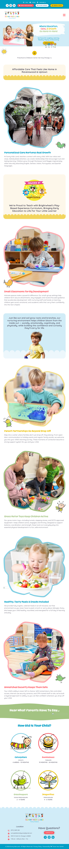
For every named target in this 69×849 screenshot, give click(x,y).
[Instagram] (49, 837)
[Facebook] (45, 837)
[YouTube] (53, 837)
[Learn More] (34, 53)
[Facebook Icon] (7, 5)
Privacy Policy (37, 846)
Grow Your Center (58, 846)
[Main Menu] (64, 15)
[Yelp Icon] (14, 5)
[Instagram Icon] (10, 5)
